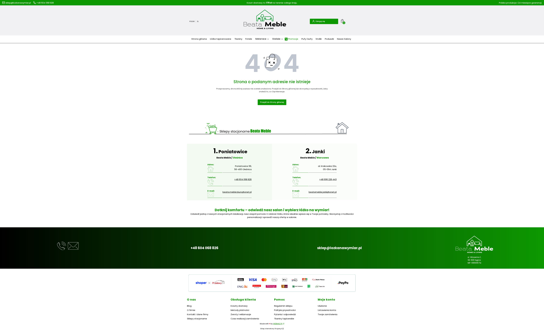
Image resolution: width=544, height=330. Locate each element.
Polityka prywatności (285, 310)
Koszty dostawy (239, 305)
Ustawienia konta (327, 310)
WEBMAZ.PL (277, 323)
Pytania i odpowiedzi (285, 314)
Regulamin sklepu (283, 305)
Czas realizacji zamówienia (245, 318)
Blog (189, 305)
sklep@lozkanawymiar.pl (339, 248)
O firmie (191, 310)
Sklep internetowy (271, 328)
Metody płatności (240, 310)
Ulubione (322, 305)
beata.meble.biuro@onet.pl (237, 191)
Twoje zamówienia (327, 314)
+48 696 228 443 (328, 179)
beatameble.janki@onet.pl (323, 191)
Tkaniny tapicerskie (284, 318)
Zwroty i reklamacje (241, 314)
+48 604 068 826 (243, 179)
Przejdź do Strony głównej (272, 102)
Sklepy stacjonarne (197, 318)
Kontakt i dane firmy (197, 314)
